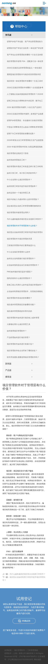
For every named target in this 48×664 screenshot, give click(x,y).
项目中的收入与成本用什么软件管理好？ (23, 199)
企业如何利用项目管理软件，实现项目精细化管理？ (25, 292)
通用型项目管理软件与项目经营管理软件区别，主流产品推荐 (24, 75)
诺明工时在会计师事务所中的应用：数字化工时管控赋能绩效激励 (25, 102)
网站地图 (37, 659)
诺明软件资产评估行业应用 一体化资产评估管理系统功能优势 (25, 49)
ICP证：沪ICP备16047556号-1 (25, 656)
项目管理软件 (19, 650)
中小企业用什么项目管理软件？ (19, 180)
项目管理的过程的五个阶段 (17, 153)
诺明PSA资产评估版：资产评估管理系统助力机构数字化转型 (25, 42)
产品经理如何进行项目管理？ (18, 337)
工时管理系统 (32, 650)
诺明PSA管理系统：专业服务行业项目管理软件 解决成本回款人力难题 (25, 121)
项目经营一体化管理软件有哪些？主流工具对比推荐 (25, 82)
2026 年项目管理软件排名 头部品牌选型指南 (24, 147)
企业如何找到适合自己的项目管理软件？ (23, 265)
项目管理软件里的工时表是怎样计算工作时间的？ (25, 167)
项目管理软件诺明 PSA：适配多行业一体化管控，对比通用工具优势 (25, 62)
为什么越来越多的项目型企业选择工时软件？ (25, 219)
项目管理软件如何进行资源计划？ (20, 344)
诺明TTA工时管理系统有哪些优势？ (21, 134)
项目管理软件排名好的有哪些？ (19, 298)
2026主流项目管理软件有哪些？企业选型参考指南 (25, 89)
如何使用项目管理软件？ (17, 331)
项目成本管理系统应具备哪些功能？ (21, 305)
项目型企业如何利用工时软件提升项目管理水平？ (25, 233)
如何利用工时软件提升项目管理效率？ (22, 186)
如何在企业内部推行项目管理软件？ (21, 258)
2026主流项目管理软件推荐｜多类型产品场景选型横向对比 (25, 115)
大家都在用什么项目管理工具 (18, 324)
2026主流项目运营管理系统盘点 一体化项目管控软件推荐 (24, 69)
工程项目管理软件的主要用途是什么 (21, 245)
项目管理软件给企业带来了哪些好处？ (22, 351)
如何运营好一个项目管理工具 (18, 193)
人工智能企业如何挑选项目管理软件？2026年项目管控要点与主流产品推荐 (25, 95)
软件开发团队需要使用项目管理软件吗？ (23, 357)
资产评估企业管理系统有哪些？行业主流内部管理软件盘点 (25, 56)
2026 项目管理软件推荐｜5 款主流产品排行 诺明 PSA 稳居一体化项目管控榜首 (24, 108)
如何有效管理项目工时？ (17, 160)
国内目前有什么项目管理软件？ (19, 278)
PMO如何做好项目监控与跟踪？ (20, 272)
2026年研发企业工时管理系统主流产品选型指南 (25, 141)
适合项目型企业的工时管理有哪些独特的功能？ (24, 207)
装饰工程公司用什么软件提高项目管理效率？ (25, 285)
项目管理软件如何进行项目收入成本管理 (23, 318)
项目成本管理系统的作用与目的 (19, 311)
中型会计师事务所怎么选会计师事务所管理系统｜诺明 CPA (25, 128)
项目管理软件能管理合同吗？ (18, 212)
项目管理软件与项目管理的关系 (19, 239)
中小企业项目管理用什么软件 (18, 252)
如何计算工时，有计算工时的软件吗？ (22, 173)
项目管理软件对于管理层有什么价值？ (22, 226)
